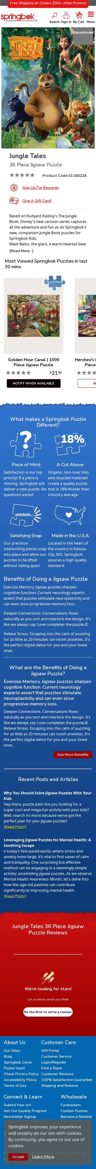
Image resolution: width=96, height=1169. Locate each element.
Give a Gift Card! (36, 200)
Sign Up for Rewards (40, 187)
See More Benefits (73, 754)
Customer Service (56, 1056)
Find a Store (51, 1068)
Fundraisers (71, 1105)
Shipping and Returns (59, 1085)
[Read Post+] (15, 826)
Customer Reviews (57, 1074)
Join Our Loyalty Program (25, 1110)
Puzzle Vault (14, 1068)
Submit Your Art (17, 1105)
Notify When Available (33, 383)
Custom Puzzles (74, 1110)
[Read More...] (21, 251)
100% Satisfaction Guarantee (66, 1079)
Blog (8, 1056)
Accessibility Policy (20, 1079)
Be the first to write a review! (48, 1012)
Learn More (43, 1156)
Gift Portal (50, 1050)
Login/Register (53, 1062)
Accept (18, 1156)
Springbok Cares (18, 1062)
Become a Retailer (76, 1116)
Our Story (12, 1050)
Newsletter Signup (20, 1116)
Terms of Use (15, 1085)
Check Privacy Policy (21, 1074)
